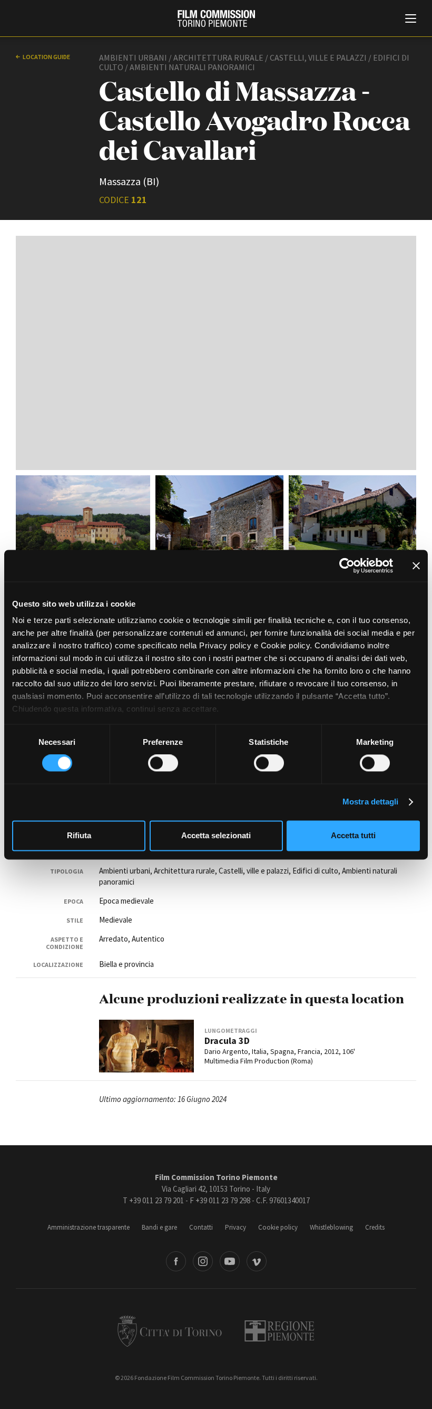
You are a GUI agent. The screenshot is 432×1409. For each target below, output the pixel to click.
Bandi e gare (159, 1227)
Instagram (203, 1261)
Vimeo (257, 1261)
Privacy (235, 1227)
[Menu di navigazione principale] (410, 19)
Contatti (201, 1227)
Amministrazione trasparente (88, 1227)
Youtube (230, 1261)
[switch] (163, 763)
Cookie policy (278, 1227)
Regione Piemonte (279, 1330)
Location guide (46, 57)
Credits (375, 1227)
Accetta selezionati (216, 835)
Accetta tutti (353, 835)
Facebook (176, 1261)
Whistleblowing (331, 1227)
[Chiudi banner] (416, 565)
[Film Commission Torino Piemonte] (216, 18)
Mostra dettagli (370, 802)
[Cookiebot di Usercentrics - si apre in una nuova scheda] (347, 565)
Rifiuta (79, 835)
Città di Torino (169, 1331)
